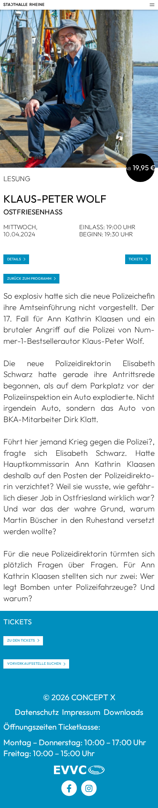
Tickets (136, 259)
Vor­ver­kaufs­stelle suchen (34, 663)
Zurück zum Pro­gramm (29, 278)
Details (14, 259)
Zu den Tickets (21, 640)
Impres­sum (81, 712)
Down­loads (123, 712)
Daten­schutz (37, 712)
